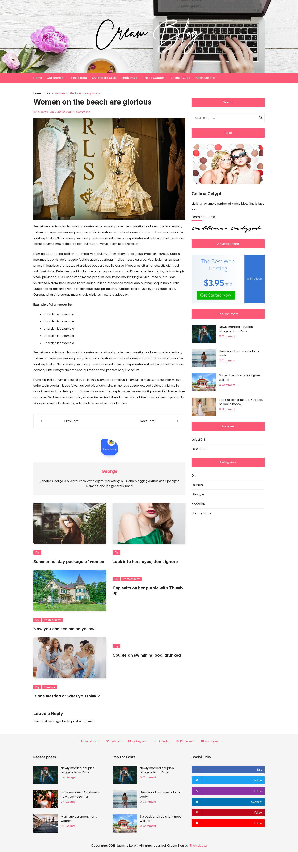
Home (37, 78)
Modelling (199, 503)
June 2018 (199, 449)
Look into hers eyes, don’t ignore (145, 561)
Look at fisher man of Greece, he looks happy (241, 402)
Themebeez (198, 845)
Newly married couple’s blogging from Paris (236, 329)
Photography (52, 620)
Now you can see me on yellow (63, 628)
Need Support (155, 78)
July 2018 (198, 439)
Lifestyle (49, 687)
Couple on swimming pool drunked (147, 655)
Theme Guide (180, 78)
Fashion (197, 485)
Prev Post (71, 421)
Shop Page (129, 78)
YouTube (211, 741)
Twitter (115, 741)
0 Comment (81, 112)
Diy (37, 552)
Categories (55, 78)
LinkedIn (163, 741)
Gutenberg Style (104, 78)
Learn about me (203, 217)
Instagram (139, 741)
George (43, 112)
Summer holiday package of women (68, 561)
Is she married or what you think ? (66, 696)
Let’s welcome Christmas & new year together (81, 794)
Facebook (91, 741)
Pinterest (186, 741)
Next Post (147, 421)
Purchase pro (205, 78)
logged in (59, 721)
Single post (79, 78)
